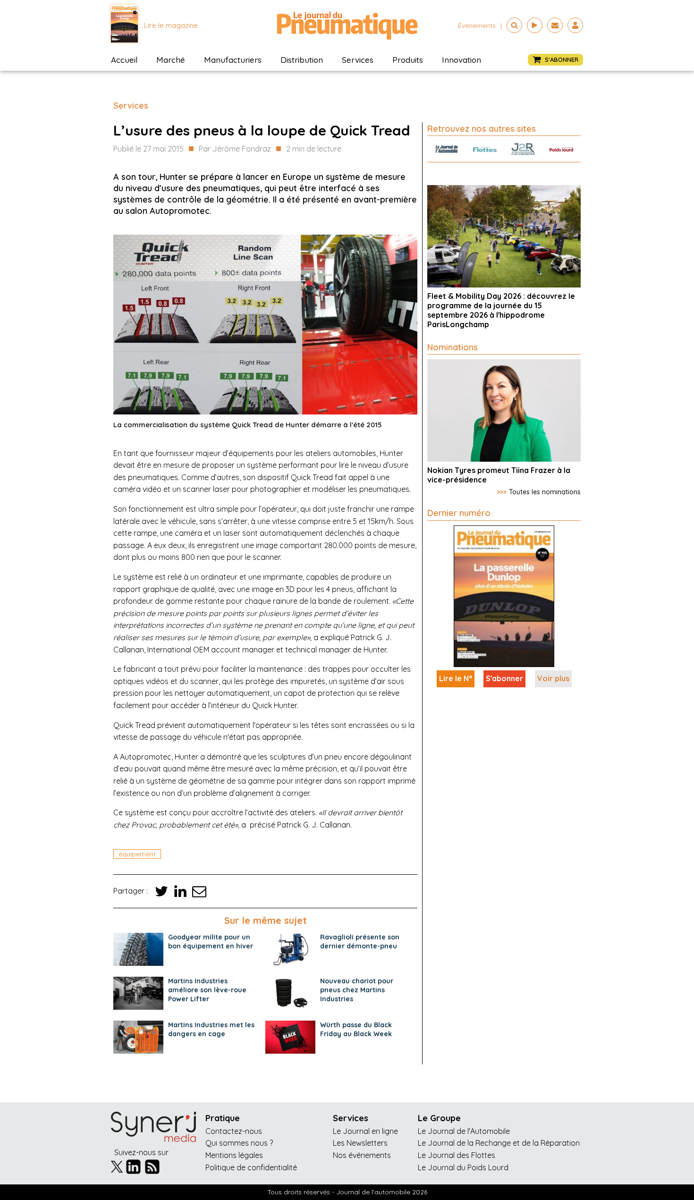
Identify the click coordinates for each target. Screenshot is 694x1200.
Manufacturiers (233, 60)
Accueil (124, 60)
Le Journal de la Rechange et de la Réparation (499, 1143)
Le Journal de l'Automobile (464, 1131)
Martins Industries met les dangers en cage (211, 1029)
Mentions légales (234, 1155)
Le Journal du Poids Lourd (463, 1167)
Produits (407, 60)
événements (477, 25)
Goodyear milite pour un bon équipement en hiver (210, 941)
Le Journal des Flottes (456, 1155)
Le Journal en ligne (365, 1131)
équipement (137, 854)
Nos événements (362, 1155)
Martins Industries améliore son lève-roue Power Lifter (207, 990)
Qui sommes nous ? (239, 1143)
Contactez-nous (233, 1131)
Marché (170, 60)
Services (357, 60)
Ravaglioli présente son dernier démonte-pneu (359, 941)
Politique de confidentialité (251, 1167)
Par (235, 148)
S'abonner (504, 678)
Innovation (461, 60)
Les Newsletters (360, 1143)
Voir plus (553, 678)
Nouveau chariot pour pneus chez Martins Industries (356, 990)
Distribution (301, 60)
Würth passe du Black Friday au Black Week (356, 1029)
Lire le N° (455, 678)
